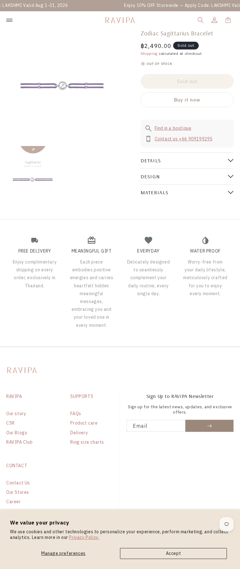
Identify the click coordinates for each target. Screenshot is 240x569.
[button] (201, 20)
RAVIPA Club (19, 442)
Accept (173, 553)
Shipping (149, 53)
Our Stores (17, 492)
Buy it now (187, 100)
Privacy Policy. (84, 537)
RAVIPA (14, 396)
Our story (16, 413)
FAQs (75, 413)
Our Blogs (16, 433)
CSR (10, 423)
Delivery (79, 433)
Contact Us (18, 483)
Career (13, 501)
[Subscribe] (209, 426)
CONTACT (16, 465)
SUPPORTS (81, 396)
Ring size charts (87, 442)
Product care (84, 423)
